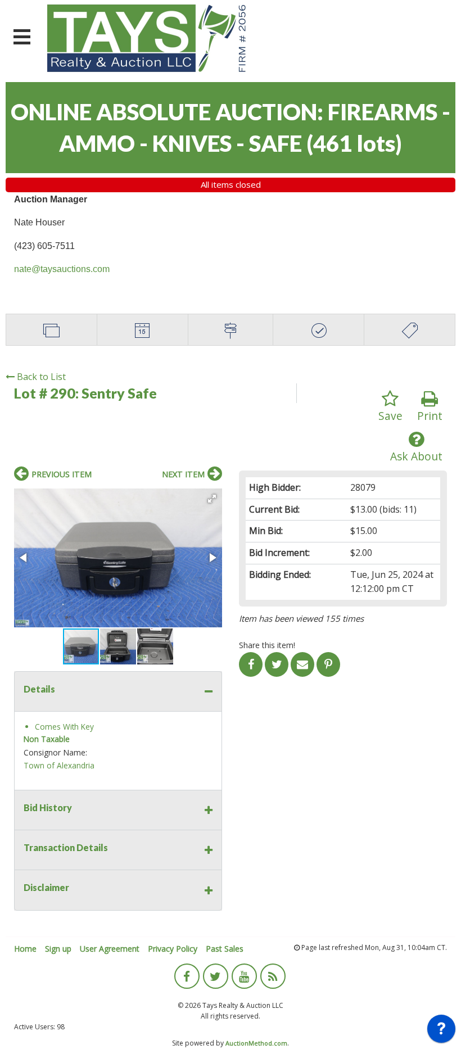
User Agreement (109, 948)
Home (25, 948)
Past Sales (224, 948)
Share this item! (267, 645)
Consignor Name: (55, 752)
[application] (441, 1031)
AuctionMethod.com (256, 1043)
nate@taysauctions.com (62, 269)
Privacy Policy (172, 948)
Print (429, 415)
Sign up (58, 948)
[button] (212, 499)
